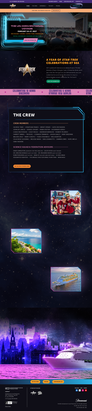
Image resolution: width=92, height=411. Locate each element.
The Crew (34, 5)
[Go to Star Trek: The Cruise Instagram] (83, 390)
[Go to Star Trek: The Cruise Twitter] (80, 390)
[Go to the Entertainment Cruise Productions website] (14, 389)
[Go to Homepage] (13, 5)
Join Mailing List (69, 1)
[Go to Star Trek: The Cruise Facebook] (77, 390)
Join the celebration (53, 81)
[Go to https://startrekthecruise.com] (33, 393)
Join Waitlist (56, 10)
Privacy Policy (8, 406)
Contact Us (79, 1)
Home (27, 5)
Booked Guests (53, 1)
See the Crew (35, 381)
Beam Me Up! (9, 214)
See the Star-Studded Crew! (22, 166)
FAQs (60, 1)
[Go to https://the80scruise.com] (40, 393)
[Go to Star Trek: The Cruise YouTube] (86, 390)
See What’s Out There (61, 252)
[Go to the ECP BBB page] (11, 403)
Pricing (58, 5)
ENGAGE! (8, 290)
